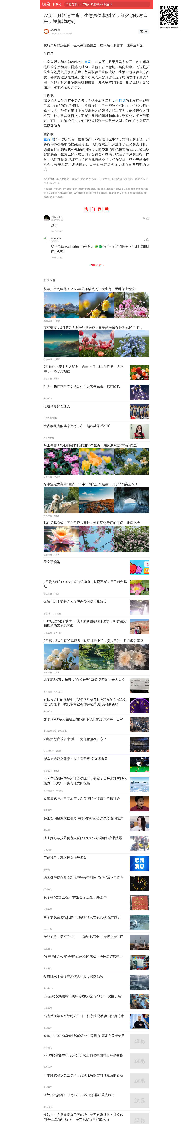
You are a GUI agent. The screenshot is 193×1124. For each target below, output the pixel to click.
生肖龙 (120, 100)
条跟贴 (96, 265)
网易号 (57, 4)
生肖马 (86, 62)
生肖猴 (49, 139)
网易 (46, 4)
